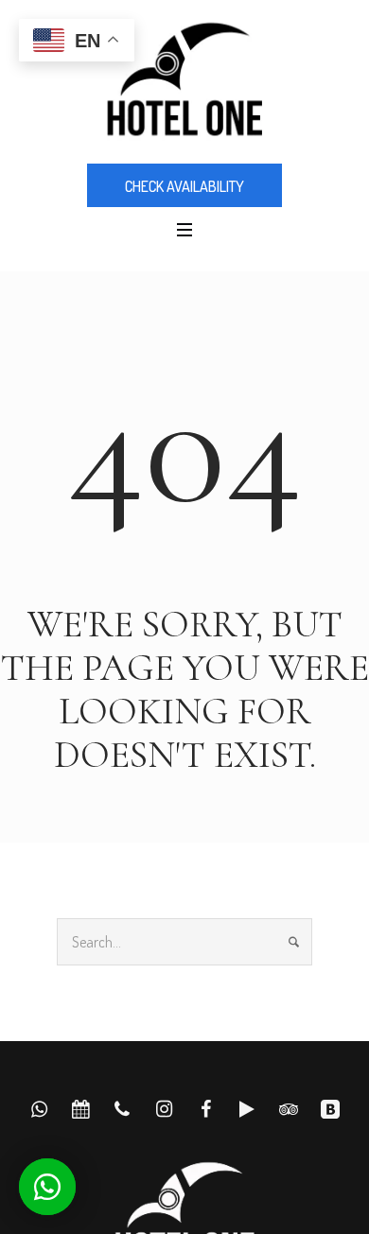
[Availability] (80, 1109)
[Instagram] (163, 1109)
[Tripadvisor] (288, 1109)
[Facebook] (205, 1109)
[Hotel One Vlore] (184, 80)
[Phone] (122, 1109)
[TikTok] (247, 1109)
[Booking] (330, 1109)
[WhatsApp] (39, 1109)
